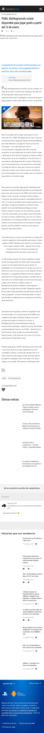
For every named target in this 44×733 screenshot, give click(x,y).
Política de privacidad (27, 723)
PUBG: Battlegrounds (14, 378)
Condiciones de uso (9, 723)
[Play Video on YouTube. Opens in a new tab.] (37, 127)
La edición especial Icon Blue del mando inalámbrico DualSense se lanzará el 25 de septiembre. (32, 612)
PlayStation (12, 9)
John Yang (11, 77)
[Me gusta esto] (36, 544)
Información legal (8, 727)
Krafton (4, 378)
